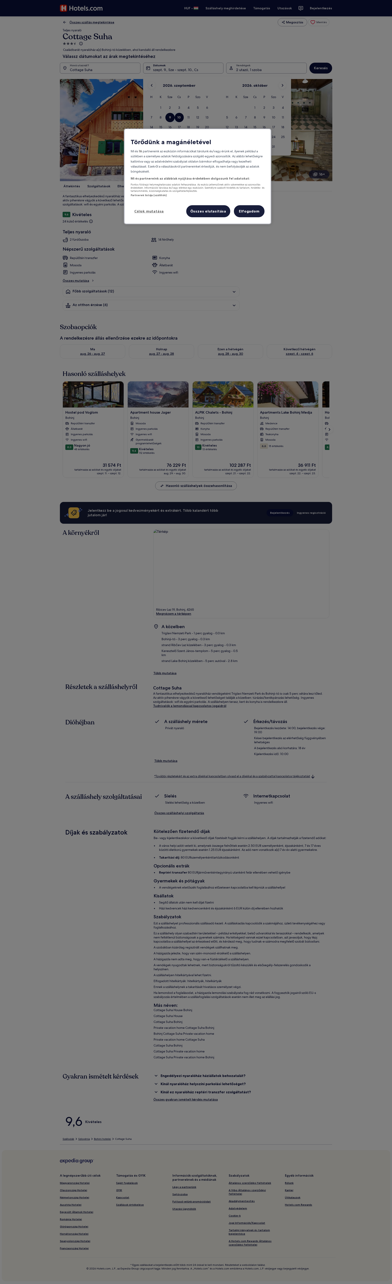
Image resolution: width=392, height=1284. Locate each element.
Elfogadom (249, 211)
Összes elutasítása (208, 211)
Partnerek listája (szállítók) (149, 195)
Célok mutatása (149, 211)
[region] (197, 176)
